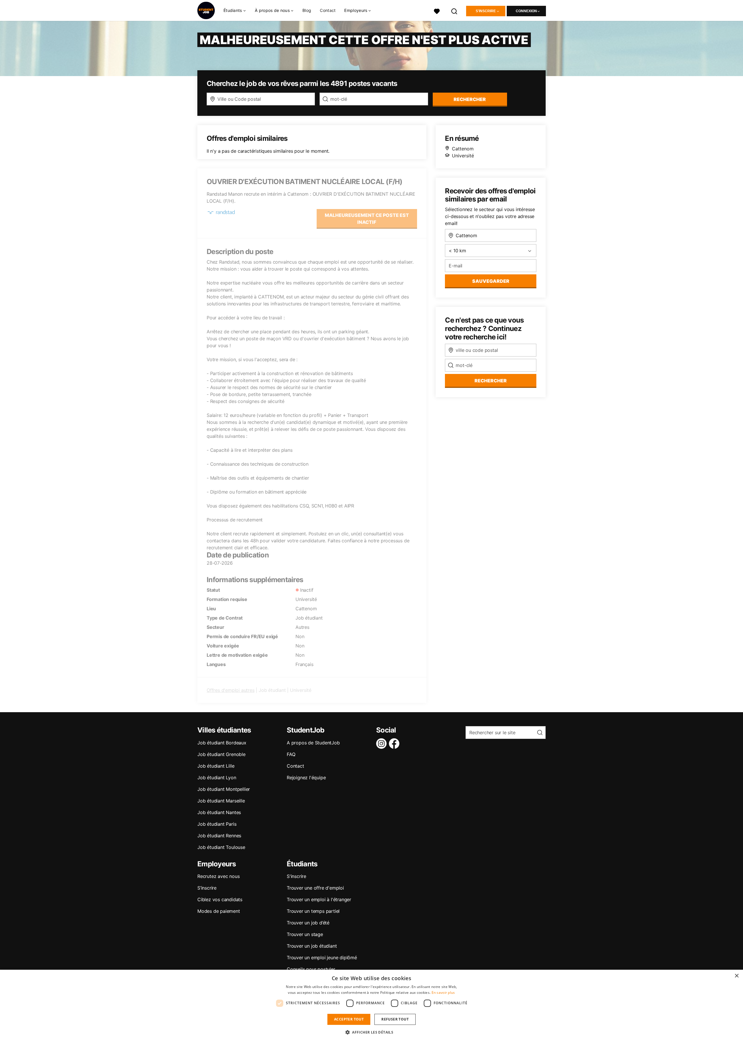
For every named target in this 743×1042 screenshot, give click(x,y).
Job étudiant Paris (216, 824)
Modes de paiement (218, 911)
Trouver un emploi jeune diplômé (322, 957)
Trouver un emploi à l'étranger (319, 899)
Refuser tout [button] (395, 1019)
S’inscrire (207, 888)
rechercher (470, 99)
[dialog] (371, 1006)
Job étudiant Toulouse (221, 847)
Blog (306, 10)
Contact (328, 10)
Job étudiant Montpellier (223, 789)
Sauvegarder (490, 281)
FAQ (291, 754)
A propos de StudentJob (313, 743)
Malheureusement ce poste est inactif (367, 218)
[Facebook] (395, 743)
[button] (371, 1032)
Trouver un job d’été (308, 923)
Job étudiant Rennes (219, 835)
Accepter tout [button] (349, 1019)
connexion (526, 11)
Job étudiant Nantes (219, 812)
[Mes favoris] (437, 10)
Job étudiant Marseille (221, 801)
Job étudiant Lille (215, 766)
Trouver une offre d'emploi (315, 888)
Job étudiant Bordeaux (221, 743)
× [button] (736, 976)
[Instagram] (382, 743)
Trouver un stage (305, 934)
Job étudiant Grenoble (221, 754)
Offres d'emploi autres (231, 690)
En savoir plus (443, 992)
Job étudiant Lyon (216, 777)
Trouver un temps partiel (313, 911)
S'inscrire (486, 11)
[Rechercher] (454, 10)
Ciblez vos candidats (219, 899)
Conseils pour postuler (311, 969)
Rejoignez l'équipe (306, 777)
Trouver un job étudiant (312, 946)
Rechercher (491, 381)
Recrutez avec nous (218, 876)
